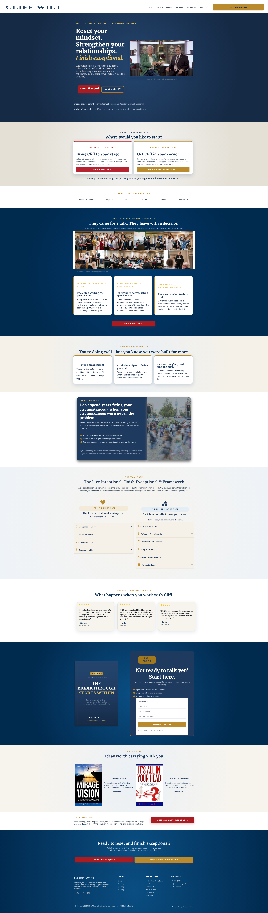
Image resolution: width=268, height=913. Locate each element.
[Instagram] (83, 893)
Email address (144, 712)
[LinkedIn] (88, 893)
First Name (143, 702)
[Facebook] (77, 893)
